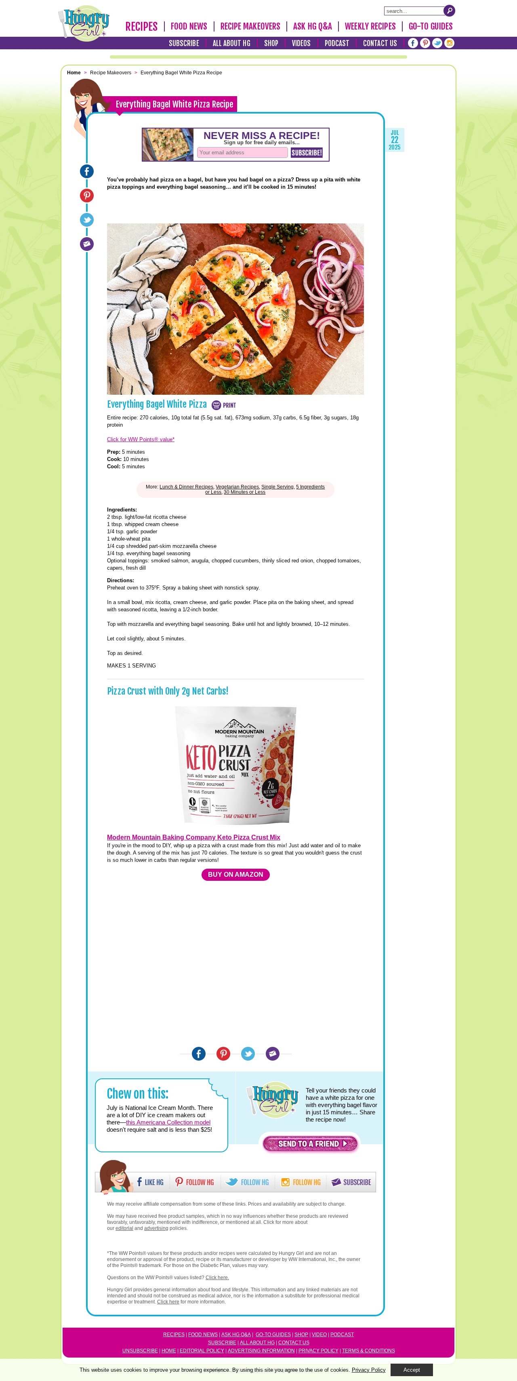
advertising (156, 1228)
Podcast (337, 43)
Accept (412, 1370)
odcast (344, 1334)
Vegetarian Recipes (237, 487)
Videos (301, 43)
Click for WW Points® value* (140, 439)
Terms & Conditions (368, 1351)
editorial (124, 1228)
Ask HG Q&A (312, 26)
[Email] (87, 244)
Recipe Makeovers (251, 26)
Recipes (141, 27)
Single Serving (277, 487)
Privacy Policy (318, 1351)
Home (169, 1351)
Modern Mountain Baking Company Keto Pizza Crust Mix (193, 837)
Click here (168, 1302)
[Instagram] (449, 43)
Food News (189, 26)
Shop (271, 43)
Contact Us (380, 43)
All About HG (231, 43)
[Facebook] (413, 43)
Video (319, 1334)
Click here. (217, 1277)
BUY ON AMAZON (235, 874)
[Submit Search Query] (449, 10)
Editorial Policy (202, 1351)
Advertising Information (261, 1351)
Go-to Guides (273, 1334)
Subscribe (184, 43)
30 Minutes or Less (244, 492)
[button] (310, 1145)
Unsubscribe (140, 1351)
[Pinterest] (425, 43)
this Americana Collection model (168, 1122)
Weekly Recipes (370, 26)
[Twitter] (437, 43)
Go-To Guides (431, 26)
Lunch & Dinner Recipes (186, 487)
